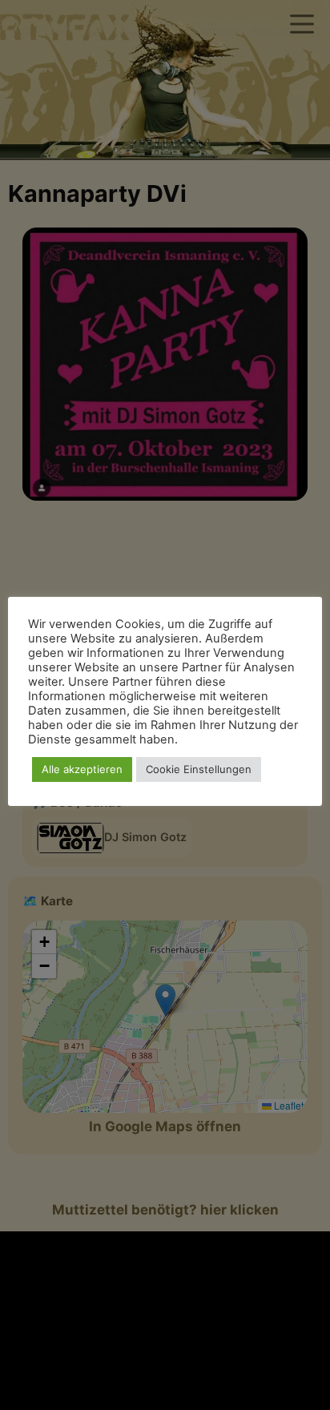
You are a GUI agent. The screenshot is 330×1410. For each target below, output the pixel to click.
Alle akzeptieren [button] (82, 769)
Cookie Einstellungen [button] (199, 769)
